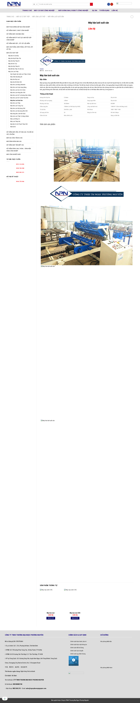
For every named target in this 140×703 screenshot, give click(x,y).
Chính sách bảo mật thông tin (78, 644)
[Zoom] (42, 63)
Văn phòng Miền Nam (106, 667)
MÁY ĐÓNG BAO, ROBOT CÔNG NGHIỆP (73, 10)
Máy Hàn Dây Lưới (14, 79)
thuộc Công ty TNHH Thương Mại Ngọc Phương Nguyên (73, 700)
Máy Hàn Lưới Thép (15, 103)
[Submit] (91, 4)
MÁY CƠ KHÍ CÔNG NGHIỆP (44, 10)
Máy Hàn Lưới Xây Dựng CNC (17, 108)
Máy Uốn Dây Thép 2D (13, 66)
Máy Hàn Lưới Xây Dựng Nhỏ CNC (19, 111)
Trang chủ (10, 17)
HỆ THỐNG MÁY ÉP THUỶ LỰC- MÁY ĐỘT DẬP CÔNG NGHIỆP (18, 39)
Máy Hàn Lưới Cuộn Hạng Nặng (18, 87)
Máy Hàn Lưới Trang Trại (16, 105)
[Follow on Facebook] (108, 4)
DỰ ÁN (94, 10)
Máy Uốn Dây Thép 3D (13, 61)
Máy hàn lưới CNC (75, 613)
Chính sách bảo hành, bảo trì (78, 641)
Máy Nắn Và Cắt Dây (13, 55)
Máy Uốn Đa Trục (12, 63)
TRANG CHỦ (27, 10)
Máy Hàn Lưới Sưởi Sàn (56, 17)
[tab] (42, 71)
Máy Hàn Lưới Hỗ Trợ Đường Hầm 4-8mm (20, 95)
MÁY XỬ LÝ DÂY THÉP (23, 17)
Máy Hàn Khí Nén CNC (16, 82)
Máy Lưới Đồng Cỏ (15, 119)
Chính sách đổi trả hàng (77, 647)
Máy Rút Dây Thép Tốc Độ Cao (16, 69)
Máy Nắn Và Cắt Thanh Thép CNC (19, 124)
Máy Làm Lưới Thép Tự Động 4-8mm (19, 116)
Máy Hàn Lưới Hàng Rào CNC (17, 92)
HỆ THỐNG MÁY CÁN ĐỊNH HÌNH (15, 34)
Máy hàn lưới (51, 613)
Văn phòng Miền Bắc (106, 641)
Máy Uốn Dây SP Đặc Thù (14, 58)
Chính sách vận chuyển (76, 650)
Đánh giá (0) (48, 70)
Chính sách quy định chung (77, 654)
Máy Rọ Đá (13, 126)
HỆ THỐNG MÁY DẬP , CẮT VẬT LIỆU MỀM (18, 43)
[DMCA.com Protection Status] (73, 661)
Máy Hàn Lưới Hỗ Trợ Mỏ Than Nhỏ (19, 98)
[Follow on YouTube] (111, 4)
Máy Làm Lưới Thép (38, 17)
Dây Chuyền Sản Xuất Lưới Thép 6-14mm (20, 74)
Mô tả (42, 70)
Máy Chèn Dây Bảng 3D (16, 77)
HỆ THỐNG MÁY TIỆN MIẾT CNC (15, 145)
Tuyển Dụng (104, 10)
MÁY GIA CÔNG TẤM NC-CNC (14, 138)
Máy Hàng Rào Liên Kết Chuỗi (17, 113)
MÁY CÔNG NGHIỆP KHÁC (13, 154)
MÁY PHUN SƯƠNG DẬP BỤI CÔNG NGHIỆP (18, 27)
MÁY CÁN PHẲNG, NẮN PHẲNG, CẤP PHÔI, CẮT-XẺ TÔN (19, 48)
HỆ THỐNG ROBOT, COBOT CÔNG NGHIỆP (17, 30)
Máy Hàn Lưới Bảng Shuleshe (17, 84)
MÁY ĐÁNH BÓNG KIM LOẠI (13, 141)
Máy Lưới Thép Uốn (15, 121)
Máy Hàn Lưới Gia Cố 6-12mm (17, 90)
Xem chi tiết (51, 618)
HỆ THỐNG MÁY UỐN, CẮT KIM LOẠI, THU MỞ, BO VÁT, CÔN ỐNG (19, 133)
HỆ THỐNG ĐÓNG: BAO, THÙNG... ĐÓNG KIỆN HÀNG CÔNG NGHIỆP (18, 150)
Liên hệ (115, 10)
